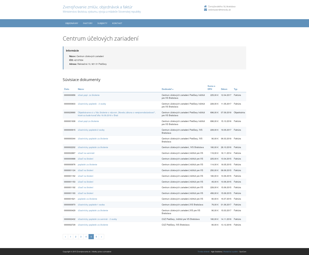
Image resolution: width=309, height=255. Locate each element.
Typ (235, 89)
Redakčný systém (231, 251)
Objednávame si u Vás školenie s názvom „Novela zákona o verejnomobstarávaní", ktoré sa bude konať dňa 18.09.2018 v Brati (117, 114)
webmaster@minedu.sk (219, 9)
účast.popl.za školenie (88, 121)
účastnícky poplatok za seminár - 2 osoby (97, 219)
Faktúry (88, 23)
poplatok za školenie (87, 164)
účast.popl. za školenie (88, 94)
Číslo (66, 89)
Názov (81, 89)
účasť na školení (85, 158)
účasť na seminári (86, 152)
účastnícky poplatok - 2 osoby (92, 103)
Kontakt (117, 23)
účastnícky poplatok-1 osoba (91, 204)
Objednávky (71, 23)
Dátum (224, 89)
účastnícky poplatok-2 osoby (91, 129)
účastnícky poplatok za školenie (93, 138)
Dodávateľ (167, 89)
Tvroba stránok (204, 251)
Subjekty (102, 23)
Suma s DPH (211, 87)
